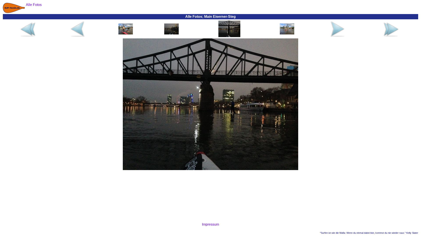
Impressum (210, 224)
